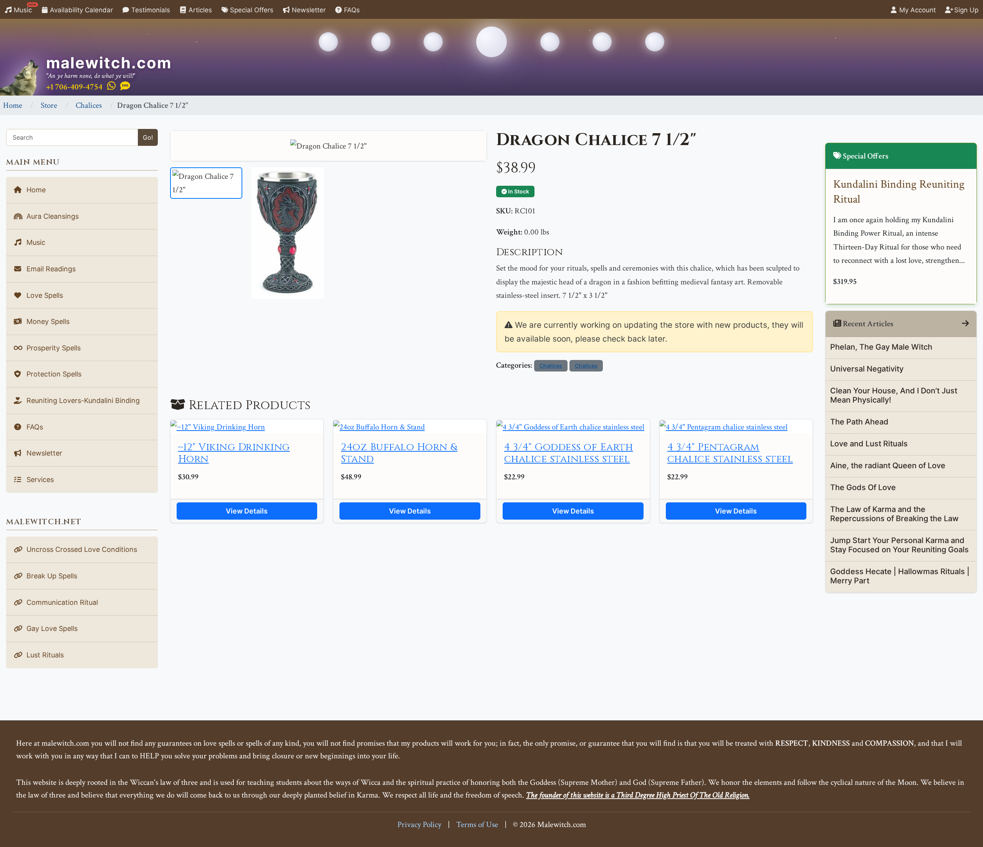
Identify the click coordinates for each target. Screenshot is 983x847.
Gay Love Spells (51, 628)
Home (12, 105)
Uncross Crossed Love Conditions (81, 549)
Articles (199, 10)
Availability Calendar (80, 10)
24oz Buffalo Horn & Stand (399, 453)
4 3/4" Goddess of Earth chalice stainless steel (568, 453)
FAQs (351, 10)
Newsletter (308, 10)
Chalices (89, 105)
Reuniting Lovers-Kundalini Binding (82, 400)
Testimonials (149, 10)
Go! (148, 137)
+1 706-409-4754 (74, 86)
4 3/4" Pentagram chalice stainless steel (730, 453)
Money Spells (47, 321)
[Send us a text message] (125, 86)
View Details (247, 511)
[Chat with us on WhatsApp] (111, 86)
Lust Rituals (44, 655)
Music (24, 8)
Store (49, 105)
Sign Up (965, 10)
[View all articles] (965, 323)
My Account (916, 10)
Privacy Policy (419, 824)
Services (39, 480)
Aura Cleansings (52, 216)
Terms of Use (477, 824)
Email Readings (50, 269)
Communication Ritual (61, 602)
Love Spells (44, 295)
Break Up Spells (51, 576)
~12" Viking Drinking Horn (234, 453)
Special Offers (250, 10)
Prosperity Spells (53, 348)
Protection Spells (53, 374)
